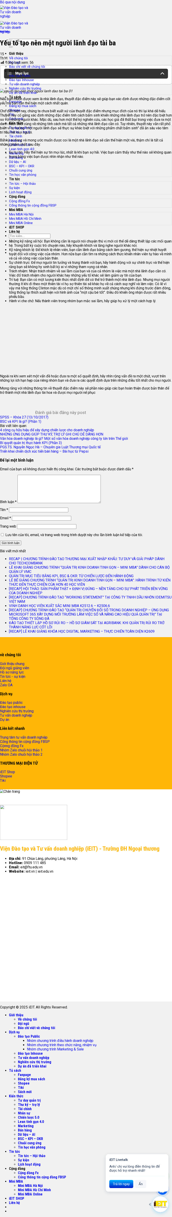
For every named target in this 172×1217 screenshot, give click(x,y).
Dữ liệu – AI (17, 162)
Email (5, 518)
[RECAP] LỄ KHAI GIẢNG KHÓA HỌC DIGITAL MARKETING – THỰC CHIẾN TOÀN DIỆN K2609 (82, 631)
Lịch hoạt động (29, 1164)
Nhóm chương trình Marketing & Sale (55, 1049)
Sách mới (25, 1092)
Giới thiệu (16, 53)
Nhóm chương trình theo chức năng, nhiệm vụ (62, 1045)
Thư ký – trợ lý (29, 1105)
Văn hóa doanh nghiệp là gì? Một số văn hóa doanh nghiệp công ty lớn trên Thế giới (64, 438)
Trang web (8, 526)
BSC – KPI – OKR (30, 1139)
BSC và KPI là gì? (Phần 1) (20, 421)
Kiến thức (5, 31)
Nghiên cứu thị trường (25, 88)
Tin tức (14, 1151)
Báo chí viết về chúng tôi (27, 67)
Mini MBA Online (30, 1194)
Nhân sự (24, 1113)
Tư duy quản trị (29, 1100)
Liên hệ (14, 1203)
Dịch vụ (14, 1032)
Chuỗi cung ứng (29, 1143)
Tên (4, 510)
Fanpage (24, 1075)
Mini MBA (16, 1181)
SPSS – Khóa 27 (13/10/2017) (24, 417)
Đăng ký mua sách (22, 106)
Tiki (21, 1087)
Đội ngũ (23, 1023)
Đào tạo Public (29, 1036)
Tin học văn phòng (31, 1147)
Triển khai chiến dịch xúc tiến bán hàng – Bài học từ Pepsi (44, 451)
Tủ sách (15, 1070)
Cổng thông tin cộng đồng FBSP (42, 1177)
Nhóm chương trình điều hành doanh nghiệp (60, 1041)
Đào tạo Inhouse (21, 80)
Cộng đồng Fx (28, 1173)
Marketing (26, 1126)
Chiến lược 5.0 (28, 1117)
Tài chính (15, 136)
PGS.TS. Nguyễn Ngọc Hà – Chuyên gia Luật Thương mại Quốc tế (50, 447)
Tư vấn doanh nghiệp (24, 84)
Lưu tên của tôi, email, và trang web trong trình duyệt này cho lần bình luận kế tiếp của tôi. (74, 535)
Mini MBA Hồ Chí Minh (34, 1190)
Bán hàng (25, 1130)
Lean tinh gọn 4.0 (21, 149)
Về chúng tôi (18, 58)
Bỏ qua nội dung (12, 2)
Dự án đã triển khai (32, 1066)
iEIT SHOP (16, 1198)
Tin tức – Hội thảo (31, 1156)
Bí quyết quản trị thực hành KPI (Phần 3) (31, 443)
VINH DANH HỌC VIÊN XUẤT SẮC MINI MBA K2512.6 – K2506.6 (59, 606)
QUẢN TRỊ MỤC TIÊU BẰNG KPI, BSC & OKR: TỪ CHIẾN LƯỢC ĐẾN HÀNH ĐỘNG (71, 576)
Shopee (24, 1083)
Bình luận (8, 502)
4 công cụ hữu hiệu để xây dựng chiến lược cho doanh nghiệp (47, 430)
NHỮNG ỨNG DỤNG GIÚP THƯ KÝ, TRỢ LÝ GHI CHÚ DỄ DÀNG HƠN (51, 434)
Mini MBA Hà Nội (30, 1186)
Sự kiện (23, 1160)
